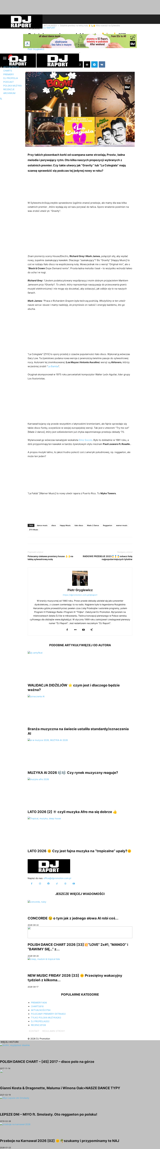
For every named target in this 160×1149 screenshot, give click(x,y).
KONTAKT (34, 1031)
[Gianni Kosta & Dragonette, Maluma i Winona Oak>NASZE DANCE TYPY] (80, 1076)
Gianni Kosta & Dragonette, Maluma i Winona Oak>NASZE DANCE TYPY (60, 1088)
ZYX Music (33, 530)
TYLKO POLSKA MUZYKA (46, 1017)
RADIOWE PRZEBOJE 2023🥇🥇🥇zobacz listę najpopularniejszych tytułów (107, 558)
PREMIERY (8, 74)
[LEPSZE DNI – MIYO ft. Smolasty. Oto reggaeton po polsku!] (80, 1102)
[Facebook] (67, 630)
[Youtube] (83, 630)
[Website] (65, 883)
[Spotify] (48, 883)
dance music (42, 525)
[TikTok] (57, 883)
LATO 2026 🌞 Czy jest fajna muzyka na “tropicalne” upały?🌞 (79, 851)
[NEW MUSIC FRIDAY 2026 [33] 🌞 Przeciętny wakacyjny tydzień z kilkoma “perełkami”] (80, 963)
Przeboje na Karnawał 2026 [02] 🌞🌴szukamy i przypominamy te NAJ (59, 1141)
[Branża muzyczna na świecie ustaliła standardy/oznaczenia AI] (80, 709)
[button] (1, 99)
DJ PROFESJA (10, 78)
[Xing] (91, 630)
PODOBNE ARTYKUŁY (65, 645)
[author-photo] (80, 585)
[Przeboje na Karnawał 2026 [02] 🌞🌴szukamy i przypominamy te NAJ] (80, 1128)
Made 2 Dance (93, 525)
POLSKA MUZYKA (12, 85)
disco (53, 525)
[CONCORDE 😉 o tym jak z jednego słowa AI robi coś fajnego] (80, 906)
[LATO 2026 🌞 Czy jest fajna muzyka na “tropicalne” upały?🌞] (80, 831)
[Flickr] (75, 630)
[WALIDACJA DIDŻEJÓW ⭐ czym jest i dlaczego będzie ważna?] (80, 665)
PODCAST (8, 82)
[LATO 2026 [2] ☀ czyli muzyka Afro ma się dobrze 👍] (80, 791)
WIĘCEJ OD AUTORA (96, 645)
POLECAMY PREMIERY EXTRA (48, 1013)
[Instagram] (40, 883)
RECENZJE (8, 89)
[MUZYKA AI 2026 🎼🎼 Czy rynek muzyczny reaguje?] (80, 752)
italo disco (79, 525)
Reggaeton (107, 525)
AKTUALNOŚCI (11, 67)
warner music (121, 525)
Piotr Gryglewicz (80, 590)
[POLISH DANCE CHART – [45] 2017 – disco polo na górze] (80, 1049)
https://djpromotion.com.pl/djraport (80, 595)
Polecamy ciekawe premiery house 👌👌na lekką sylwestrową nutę (50, 558)
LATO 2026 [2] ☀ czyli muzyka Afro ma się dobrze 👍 (72, 812)
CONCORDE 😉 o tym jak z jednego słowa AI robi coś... (73, 918)
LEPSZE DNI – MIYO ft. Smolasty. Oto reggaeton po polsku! (48, 1114)
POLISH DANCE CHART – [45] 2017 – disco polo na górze (47, 1062)
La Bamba (53, 366)
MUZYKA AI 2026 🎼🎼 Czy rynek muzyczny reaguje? (73, 773)
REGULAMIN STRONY (53, 1031)
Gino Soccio (85, 440)
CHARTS (7, 70)
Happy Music (65, 525)
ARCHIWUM (9, 93)
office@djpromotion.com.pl (57, 878)
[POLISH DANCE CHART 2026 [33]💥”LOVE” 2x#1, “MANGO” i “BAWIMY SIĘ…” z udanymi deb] (80, 932)
